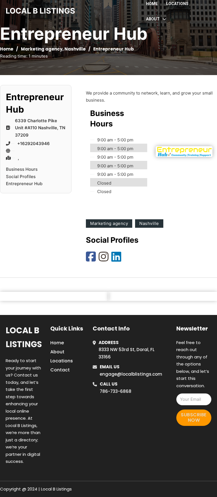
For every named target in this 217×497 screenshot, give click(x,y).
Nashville (75, 49)
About (57, 352)
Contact (60, 370)
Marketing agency (41, 49)
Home (152, 3)
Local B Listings (40, 11)
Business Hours (22, 169)
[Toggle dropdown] (164, 19)
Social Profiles (21, 176)
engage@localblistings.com (131, 374)
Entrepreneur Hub (24, 183)
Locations (177, 3)
